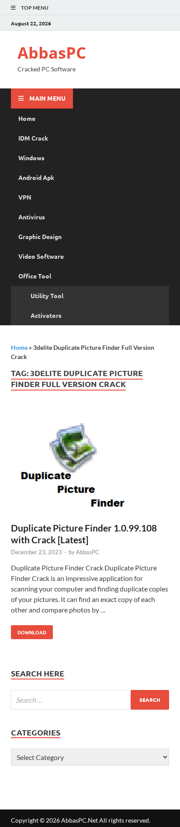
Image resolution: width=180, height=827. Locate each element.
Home (26, 118)
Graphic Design (40, 236)
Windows (31, 158)
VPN (24, 197)
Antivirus (31, 217)
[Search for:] (90, 700)
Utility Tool (47, 295)
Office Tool (34, 276)
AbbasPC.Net (79, 820)
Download (28, 630)
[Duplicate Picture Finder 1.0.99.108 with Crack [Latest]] (90, 465)
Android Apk (36, 177)
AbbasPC (51, 52)
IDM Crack (33, 138)
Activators (46, 315)
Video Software (41, 256)
